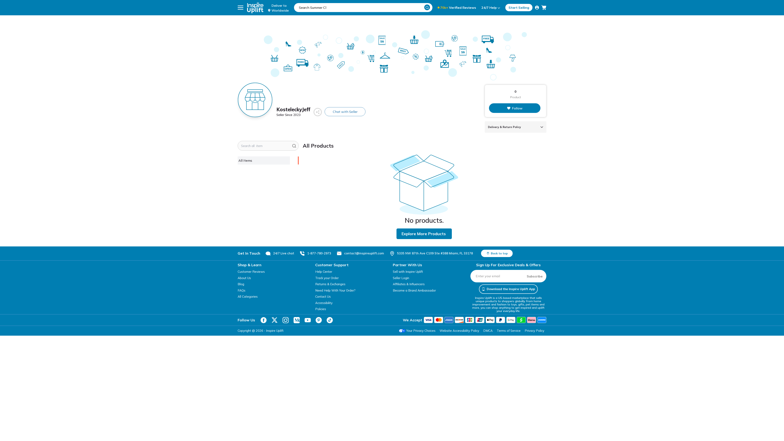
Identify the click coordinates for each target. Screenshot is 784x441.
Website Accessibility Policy (459, 331)
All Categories (248, 296)
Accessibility (324, 303)
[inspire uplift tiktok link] (330, 320)
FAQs (241, 290)
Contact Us (323, 296)
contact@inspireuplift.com (364, 253)
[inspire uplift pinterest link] (319, 320)
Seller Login (401, 278)
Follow (517, 108)
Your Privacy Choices (420, 331)
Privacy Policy (534, 331)
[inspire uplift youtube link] (308, 320)
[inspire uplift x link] (275, 320)
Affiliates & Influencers (409, 284)
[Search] (427, 7)
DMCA (488, 331)
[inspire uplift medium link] (297, 320)
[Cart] (543, 7)
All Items (245, 160)
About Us (244, 278)
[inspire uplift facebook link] (264, 320)
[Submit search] (294, 145)
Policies (320, 309)
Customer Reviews (251, 272)
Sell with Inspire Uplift (408, 272)
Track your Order (327, 278)
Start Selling (519, 8)
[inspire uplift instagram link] (286, 320)
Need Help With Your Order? (335, 290)
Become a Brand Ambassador (414, 290)
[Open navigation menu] (240, 8)
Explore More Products (423, 233)
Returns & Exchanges (330, 284)
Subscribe (535, 276)
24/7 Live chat (283, 253)
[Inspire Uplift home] (255, 7)
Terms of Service (509, 331)
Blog (241, 284)
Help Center (323, 272)
